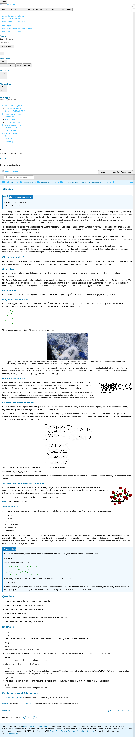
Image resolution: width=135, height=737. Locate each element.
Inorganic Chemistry (48, 182)
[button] (8, 139)
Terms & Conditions (68, 731)
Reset (3, 62)
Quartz (5, 501)
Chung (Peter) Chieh (13, 698)
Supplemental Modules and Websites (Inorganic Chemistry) (86, 182)
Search (6, 177)
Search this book (6, 39)
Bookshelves (28, 182)
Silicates (5, 704)
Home (12, 182)
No (37, 717)
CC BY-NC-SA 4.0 (27, 704)
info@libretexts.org (11, 733)
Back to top (6, 711)
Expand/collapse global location (131, 181)
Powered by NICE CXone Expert (35, 726)
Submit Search (7, 46)
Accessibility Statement (85, 731)
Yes (27, 717)
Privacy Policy (55, 731)
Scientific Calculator (12, 122)
